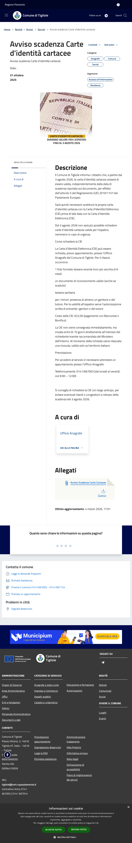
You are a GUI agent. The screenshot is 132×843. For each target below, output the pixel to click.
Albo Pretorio (74, 747)
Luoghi (102, 713)
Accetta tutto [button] (53, 829)
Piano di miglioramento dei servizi (79, 777)
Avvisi (29, 29)
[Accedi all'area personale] (118, 4)
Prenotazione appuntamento (42, 739)
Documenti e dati (11, 720)
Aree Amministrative (13, 691)
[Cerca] (125, 15)
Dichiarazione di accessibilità (75, 767)
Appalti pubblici (42, 697)
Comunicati (105, 691)
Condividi (93, 45)
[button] (66, 837)
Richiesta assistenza (45, 759)
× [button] (128, 807)
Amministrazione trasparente (76, 739)
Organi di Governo (12, 685)
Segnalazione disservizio (47, 747)
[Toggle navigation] (6, 15)
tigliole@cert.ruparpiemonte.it (19, 784)
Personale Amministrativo (16, 714)
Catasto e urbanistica (45, 702)
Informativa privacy (77, 753)
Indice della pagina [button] (23, 162)
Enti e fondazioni (11, 702)
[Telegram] (105, 15)
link (97, 823)
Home (7, 29)
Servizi (41, 29)
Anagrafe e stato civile (46, 685)
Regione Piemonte (15, 4)
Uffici (5, 697)
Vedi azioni (109, 45)
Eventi (102, 718)
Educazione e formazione (80, 685)
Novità (18, 29)
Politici (5, 708)
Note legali (72, 759)
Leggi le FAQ (41, 753)
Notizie (103, 685)
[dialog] (66, 823)
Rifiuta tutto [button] (79, 829)
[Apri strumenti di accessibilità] (7, 755)
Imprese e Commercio (46, 691)
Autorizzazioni (74, 691)
